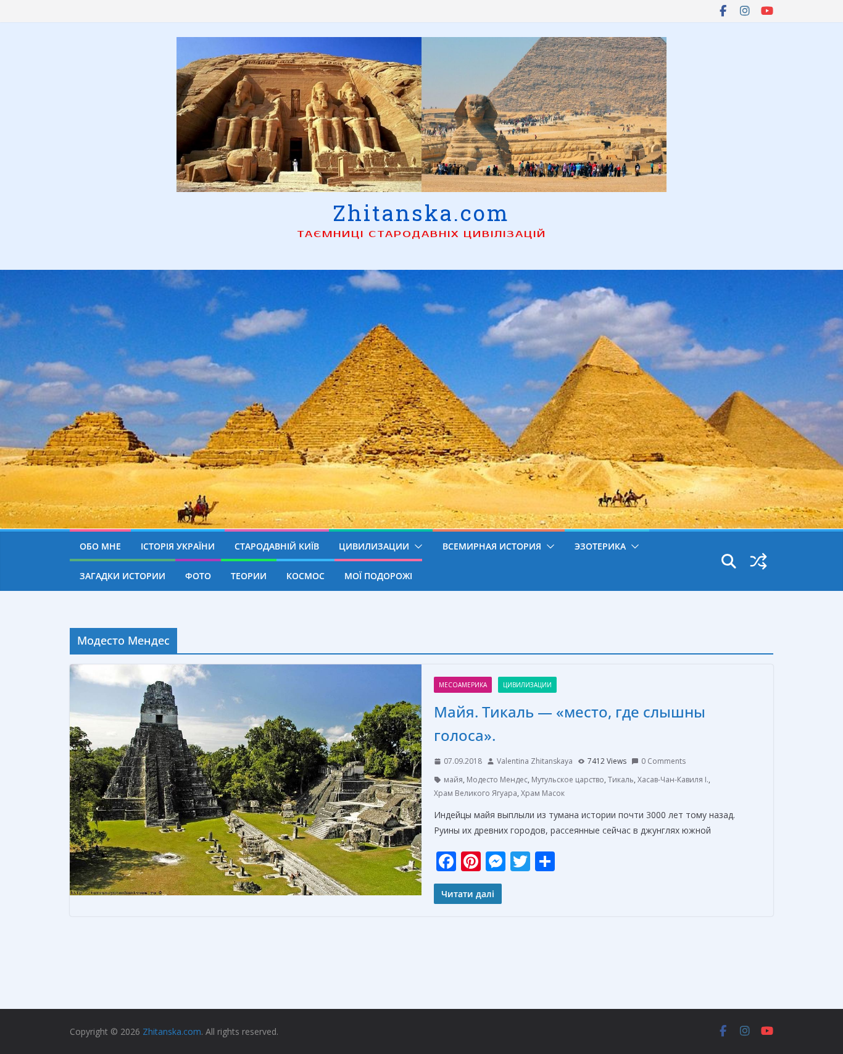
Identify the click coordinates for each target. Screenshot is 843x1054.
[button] (416, 546)
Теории (249, 576)
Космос (305, 576)
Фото (198, 576)
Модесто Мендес (497, 779)
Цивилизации (374, 546)
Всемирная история (491, 546)
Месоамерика (463, 684)
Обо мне (100, 546)
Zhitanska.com (421, 212)
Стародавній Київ (277, 546)
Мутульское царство (567, 779)
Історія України (178, 546)
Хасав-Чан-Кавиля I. (672, 779)
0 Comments (663, 761)
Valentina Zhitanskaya (535, 761)
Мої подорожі (378, 576)
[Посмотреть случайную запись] (758, 561)
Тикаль (621, 779)
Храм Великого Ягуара (475, 793)
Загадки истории (122, 576)
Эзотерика (600, 546)
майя (453, 779)
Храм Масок (543, 793)
